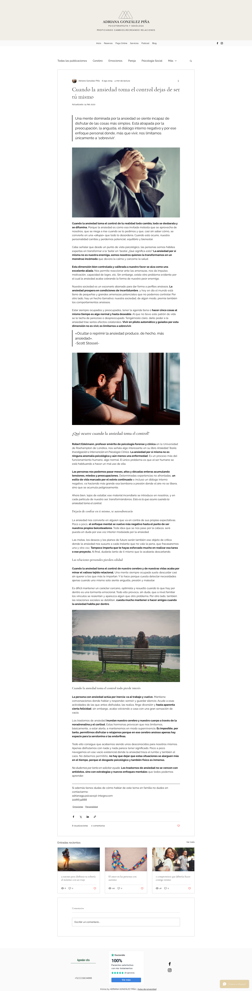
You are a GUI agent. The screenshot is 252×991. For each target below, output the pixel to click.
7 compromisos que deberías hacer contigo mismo (173, 878)
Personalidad (91, 807)
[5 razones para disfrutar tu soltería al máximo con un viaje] (79, 859)
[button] (190, 61)
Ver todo (190, 842)
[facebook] (217, 43)
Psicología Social (152, 60)
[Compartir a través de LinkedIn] (87, 816)
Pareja (132, 60)
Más (170, 60)
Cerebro (98, 60)
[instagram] (221, 43)
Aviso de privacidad (147, 989)
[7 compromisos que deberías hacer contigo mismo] (173, 859)
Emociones (115, 60)
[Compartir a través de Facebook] (73, 816)
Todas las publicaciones (72, 60)
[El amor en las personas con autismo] (126, 859)
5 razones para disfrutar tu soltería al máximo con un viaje (78, 878)
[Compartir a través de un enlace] (94, 816)
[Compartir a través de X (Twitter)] (80, 816)
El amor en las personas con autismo (122, 878)
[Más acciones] (178, 81)
